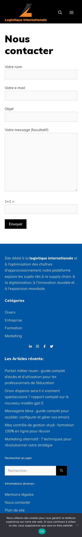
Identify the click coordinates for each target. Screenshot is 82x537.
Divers (10, 312)
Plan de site (15, 510)
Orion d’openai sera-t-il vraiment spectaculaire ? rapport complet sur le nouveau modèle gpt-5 (37, 396)
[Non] (77, 525)
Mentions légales (19, 494)
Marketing (13, 336)
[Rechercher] (61, 471)
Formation (13, 328)
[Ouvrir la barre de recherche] (60, 12)
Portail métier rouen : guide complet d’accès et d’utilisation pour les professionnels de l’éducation (35, 376)
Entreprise (13, 320)
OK (42, 531)
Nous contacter (17, 502)
